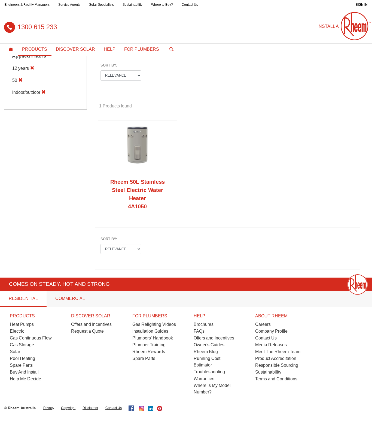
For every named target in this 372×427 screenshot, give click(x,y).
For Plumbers (141, 49)
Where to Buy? (162, 5)
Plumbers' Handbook (152, 338)
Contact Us (190, 5)
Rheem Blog (206, 351)
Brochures (204, 324)
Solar (15, 351)
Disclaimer (90, 408)
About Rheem (271, 316)
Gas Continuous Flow (31, 338)
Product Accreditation (275, 358)
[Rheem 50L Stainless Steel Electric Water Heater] (137, 150)
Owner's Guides (209, 344)
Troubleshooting (209, 371)
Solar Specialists (101, 5)
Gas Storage (22, 344)
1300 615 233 (37, 27)
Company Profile (271, 331)
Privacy (48, 408)
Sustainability (132, 5)
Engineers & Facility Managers (27, 5)
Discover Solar (75, 49)
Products (34, 49)
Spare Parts (21, 365)
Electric (17, 331)
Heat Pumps (22, 324)
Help (109, 49)
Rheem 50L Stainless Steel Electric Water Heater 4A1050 (137, 194)
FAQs (199, 331)
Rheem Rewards (148, 351)
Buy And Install (24, 372)
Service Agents (69, 5)
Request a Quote (87, 331)
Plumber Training (149, 344)
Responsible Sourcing (276, 365)
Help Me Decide (25, 379)
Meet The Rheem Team (277, 351)
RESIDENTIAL (23, 298)
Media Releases (271, 344)
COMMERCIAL (70, 298)
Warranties (204, 378)
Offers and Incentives (91, 324)
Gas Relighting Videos (154, 324)
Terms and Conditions (276, 379)
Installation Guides (150, 331)
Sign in (362, 5)
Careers (263, 324)
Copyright (68, 408)
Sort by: (108, 65)
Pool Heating (22, 358)
